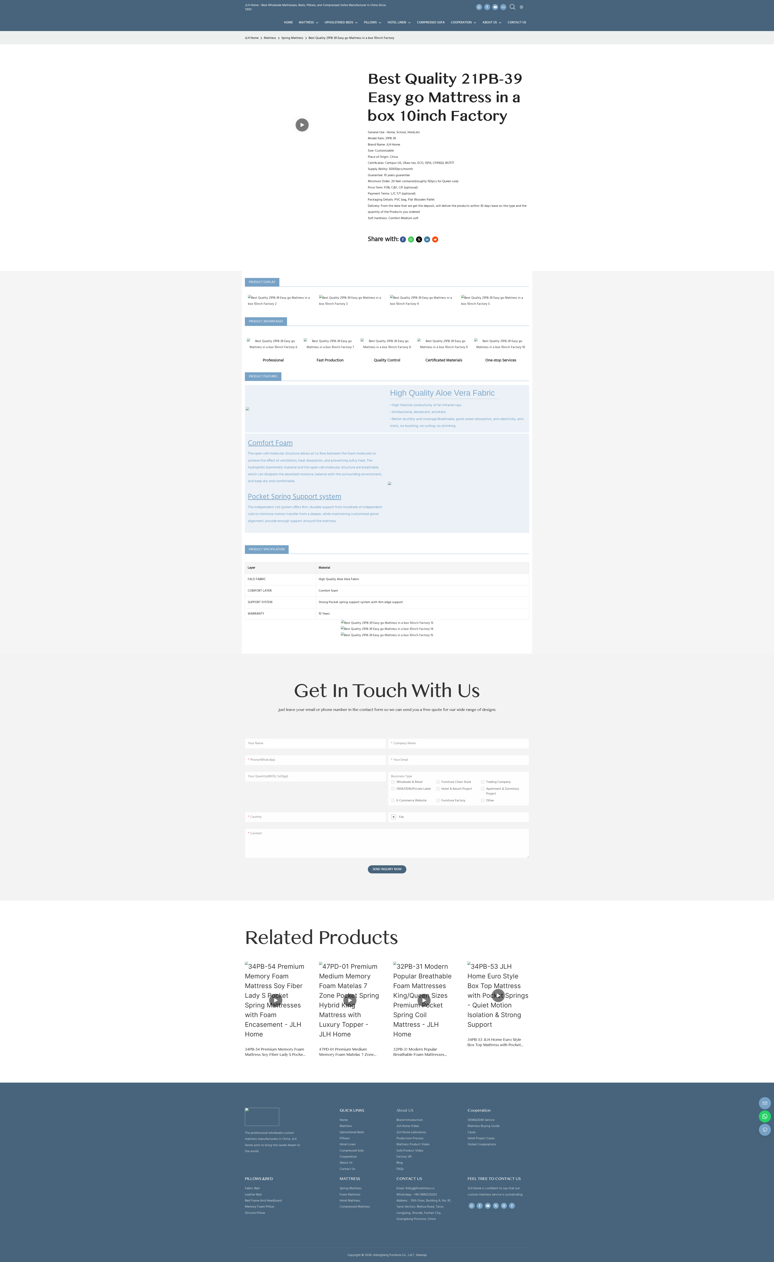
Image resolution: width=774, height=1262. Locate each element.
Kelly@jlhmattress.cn (420, 1188)
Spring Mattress (292, 38)
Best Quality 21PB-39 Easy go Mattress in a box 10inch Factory (351, 38)
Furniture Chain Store (456, 782)
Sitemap (420, 1255)
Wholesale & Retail (409, 782)
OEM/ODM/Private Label (413, 789)
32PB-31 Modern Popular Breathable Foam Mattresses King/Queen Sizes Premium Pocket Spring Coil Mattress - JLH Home (423, 1052)
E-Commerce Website (411, 800)
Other (490, 800)
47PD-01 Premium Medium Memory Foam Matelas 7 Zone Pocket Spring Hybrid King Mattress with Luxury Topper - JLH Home (350, 1052)
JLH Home (252, 38)
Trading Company (498, 782)
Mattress (270, 38)
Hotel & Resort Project (456, 789)
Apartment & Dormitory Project (502, 791)
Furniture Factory (453, 800)
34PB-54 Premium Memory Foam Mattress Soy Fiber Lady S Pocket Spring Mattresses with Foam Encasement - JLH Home (274, 1052)
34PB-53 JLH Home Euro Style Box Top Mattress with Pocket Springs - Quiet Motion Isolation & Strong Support (497, 1042)
